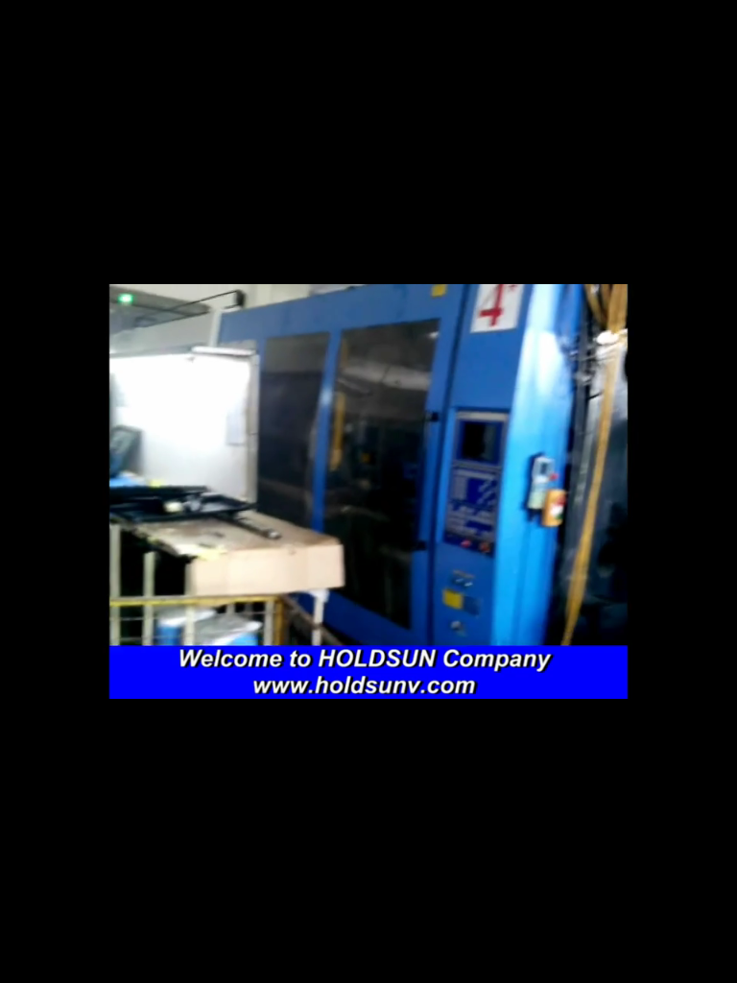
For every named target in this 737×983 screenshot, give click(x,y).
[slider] (345, 964)
